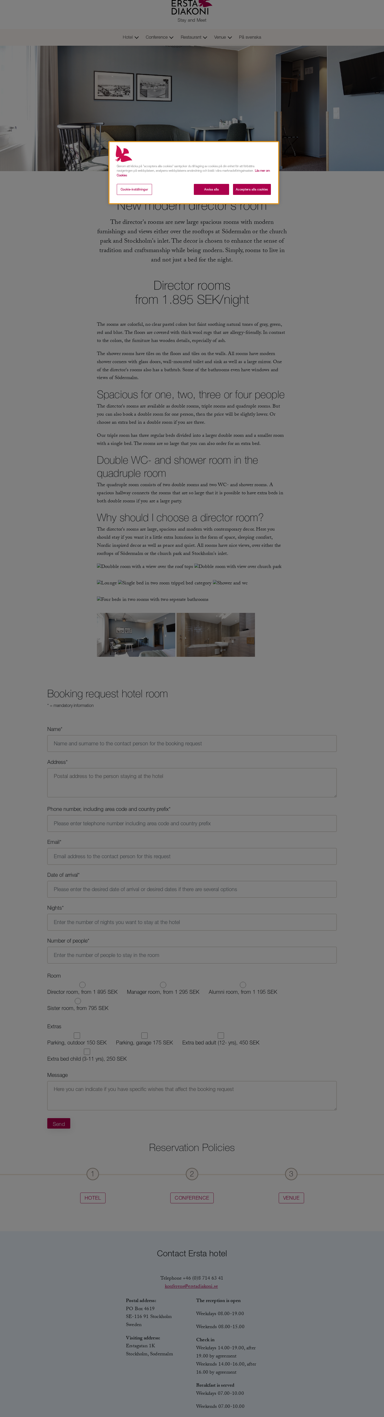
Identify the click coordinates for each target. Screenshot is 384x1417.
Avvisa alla (211, 189)
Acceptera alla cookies (252, 189)
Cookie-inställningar (134, 189)
